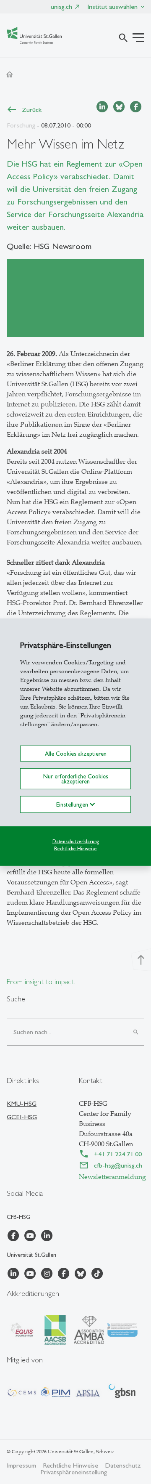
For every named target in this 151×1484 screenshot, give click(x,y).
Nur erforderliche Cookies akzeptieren (75, 779)
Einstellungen (73, 804)
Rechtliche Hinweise (75, 849)
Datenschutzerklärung (75, 841)
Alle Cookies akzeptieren (76, 753)
